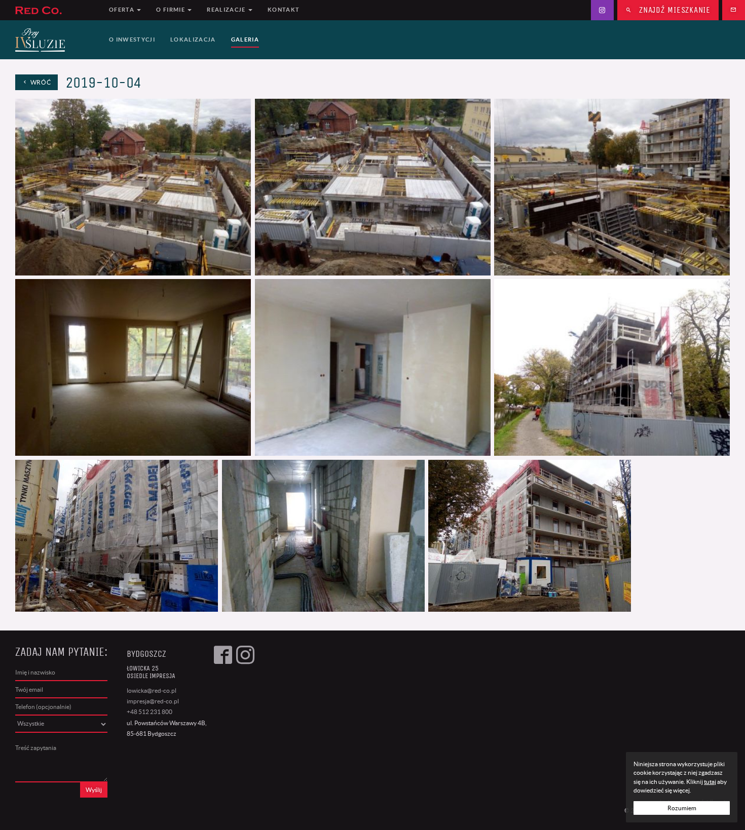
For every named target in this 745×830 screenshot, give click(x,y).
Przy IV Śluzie (56, 40)
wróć (39, 82)
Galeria (245, 39)
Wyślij (94, 789)
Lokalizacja (193, 39)
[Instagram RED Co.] (602, 10)
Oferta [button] (122, 10)
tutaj (710, 781)
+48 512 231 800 (149, 711)
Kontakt (284, 10)
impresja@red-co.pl (153, 701)
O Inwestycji (132, 39)
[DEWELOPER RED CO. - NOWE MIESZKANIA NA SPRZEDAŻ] (56, 10)
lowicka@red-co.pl (151, 690)
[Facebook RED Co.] (223, 722)
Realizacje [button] (227, 10)
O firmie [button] (171, 10)
